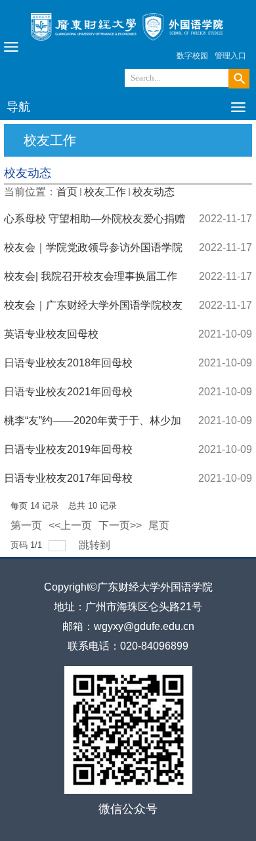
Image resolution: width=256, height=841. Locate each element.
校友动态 (154, 191)
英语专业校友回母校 (51, 334)
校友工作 (105, 191)
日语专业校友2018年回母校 (68, 362)
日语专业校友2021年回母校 (68, 391)
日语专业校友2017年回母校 (68, 478)
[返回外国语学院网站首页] (128, 43)
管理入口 (230, 55)
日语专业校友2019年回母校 (68, 449)
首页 (66, 191)
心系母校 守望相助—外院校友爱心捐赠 (94, 218)
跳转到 (96, 545)
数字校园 (192, 55)
